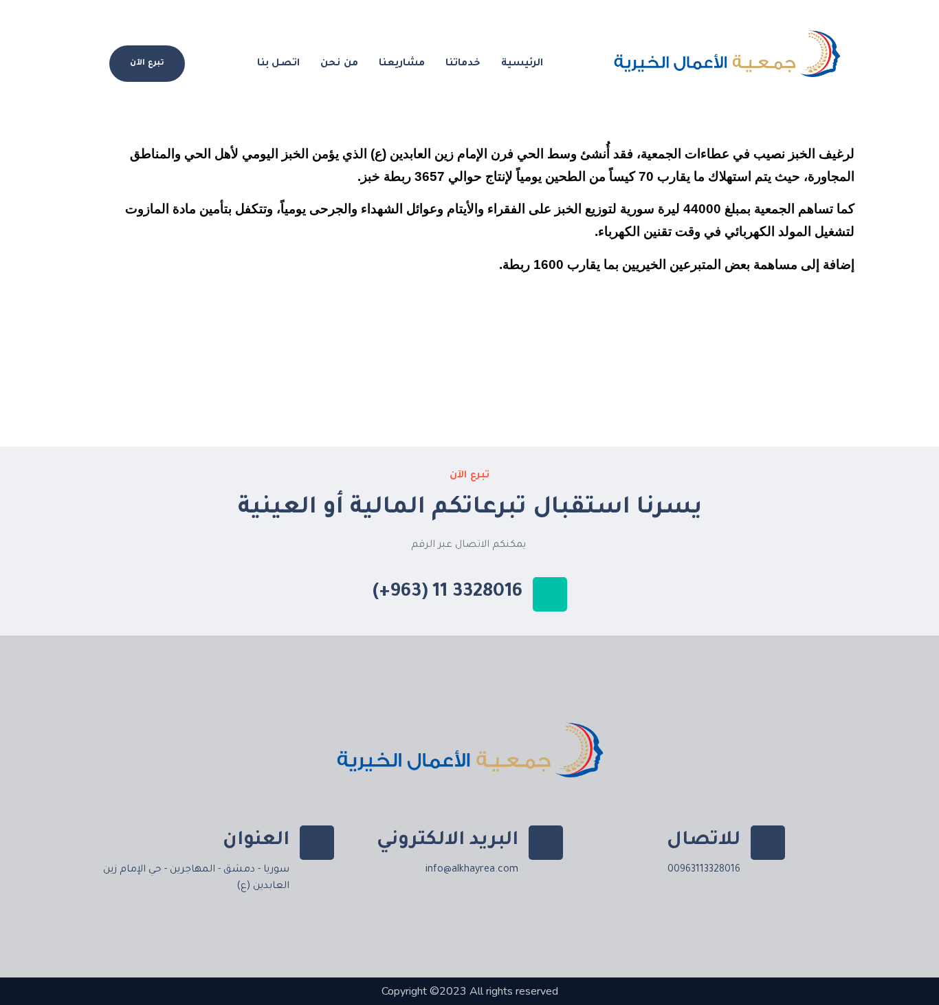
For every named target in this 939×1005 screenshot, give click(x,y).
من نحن (339, 63)
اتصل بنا (278, 63)
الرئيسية (522, 63)
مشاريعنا (402, 63)
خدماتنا (462, 63)
